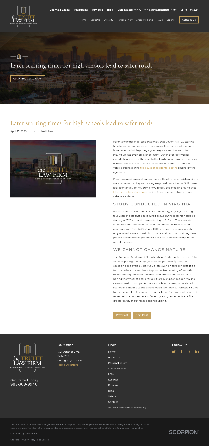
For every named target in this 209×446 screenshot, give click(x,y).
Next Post (142, 315)
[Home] (23, 16)
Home (112, 351)
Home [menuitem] (83, 20)
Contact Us (189, 19)
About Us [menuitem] (95, 20)
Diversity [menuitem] (108, 20)
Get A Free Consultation (27, 78)
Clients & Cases (60, 9)
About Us (113, 357)
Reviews (97, 9)
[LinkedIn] (197, 351)
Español (113, 379)
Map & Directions (68, 364)
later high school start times (130, 192)
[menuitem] (14, 440)
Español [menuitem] (170, 20)
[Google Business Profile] (173, 351)
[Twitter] (189, 351)
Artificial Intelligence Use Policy (127, 407)
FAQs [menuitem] (160, 20)
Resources (81, 9)
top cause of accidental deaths (158, 167)
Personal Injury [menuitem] (125, 20)
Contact (113, 401)
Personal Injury (117, 362)
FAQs (111, 374)
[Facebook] (181, 351)
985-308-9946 (184, 10)
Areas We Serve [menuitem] (144, 20)
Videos (122, 9)
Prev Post (122, 315)
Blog (110, 9)
